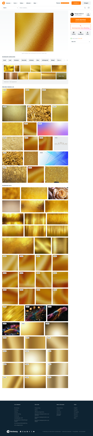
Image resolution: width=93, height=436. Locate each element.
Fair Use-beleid (82, 431)
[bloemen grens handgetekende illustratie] (61, 143)
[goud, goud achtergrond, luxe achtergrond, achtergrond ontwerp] (35, 342)
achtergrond (45, 60)
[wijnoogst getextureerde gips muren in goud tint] (34, 193)
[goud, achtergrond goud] (12, 382)
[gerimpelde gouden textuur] (39, 113)
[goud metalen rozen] (58, 193)
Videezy (16, 412)
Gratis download (80, 20)
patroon (59, 60)
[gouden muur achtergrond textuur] (14, 113)
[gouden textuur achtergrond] (14, 174)
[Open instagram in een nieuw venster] (22, 431)
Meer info (74, 41)
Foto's (15, 3)
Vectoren (8, 3)
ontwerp (31, 60)
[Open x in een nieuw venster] (31, 431)
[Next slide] (66, 60)
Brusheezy (16, 408)
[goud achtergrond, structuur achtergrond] (56, 328)
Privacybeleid (75, 431)
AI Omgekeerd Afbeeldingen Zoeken (21, 420)
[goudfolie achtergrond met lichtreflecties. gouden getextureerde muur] (12, 128)
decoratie (24, 60)
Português (76, 412)
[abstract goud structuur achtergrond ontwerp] (57, 342)
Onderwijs (16, 416)
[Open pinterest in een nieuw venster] (27, 431)
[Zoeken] (85, 8)
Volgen (88, 15)
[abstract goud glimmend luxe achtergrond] (13, 313)
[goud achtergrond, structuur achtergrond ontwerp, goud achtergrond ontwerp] (32, 328)
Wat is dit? (80, 38)
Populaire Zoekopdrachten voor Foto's (42, 417)
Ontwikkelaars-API (18, 418)
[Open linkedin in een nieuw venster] (25, 431)
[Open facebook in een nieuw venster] (20, 431)
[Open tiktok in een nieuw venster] (29, 431)
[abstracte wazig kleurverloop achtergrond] (53, 128)
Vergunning (37, 408)
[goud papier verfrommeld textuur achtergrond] (12, 158)
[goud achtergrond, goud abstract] (35, 356)
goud (4, 60)
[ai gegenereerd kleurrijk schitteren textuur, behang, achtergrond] (57, 313)
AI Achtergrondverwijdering (20, 423)
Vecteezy (16, 410)
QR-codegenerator (18, 425)
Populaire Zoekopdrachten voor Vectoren (42, 414)
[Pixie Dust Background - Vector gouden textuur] (56, 174)
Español (76, 410)
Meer (35, 3)
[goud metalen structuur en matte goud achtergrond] (11, 206)
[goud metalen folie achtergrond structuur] (32, 96)
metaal (52, 60)
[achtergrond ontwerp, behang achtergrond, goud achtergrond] (35, 382)
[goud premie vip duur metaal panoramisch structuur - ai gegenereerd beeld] (32, 206)
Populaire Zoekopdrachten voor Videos (42, 421)
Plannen (58, 3)
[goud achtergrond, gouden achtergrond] (35, 369)
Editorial (28, 3)
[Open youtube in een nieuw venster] (33, 431)
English (75, 408)
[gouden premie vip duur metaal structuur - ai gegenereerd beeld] (43, 246)
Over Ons (59, 412)
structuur (16, 60)
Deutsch (76, 414)
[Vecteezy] (3, 3)
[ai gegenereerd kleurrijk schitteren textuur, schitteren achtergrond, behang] (35, 313)
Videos (21, 3)
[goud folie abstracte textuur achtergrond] (12, 143)
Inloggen (86, 3)
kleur (38, 60)
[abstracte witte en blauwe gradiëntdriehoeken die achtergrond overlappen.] (53, 158)
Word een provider (59, 414)
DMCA (36, 410)
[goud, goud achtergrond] (57, 356)
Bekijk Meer (61, 76)
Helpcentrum (60, 408)
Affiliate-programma (39, 412)
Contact (58, 410)
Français (76, 416)
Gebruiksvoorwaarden (66, 431)
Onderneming (17, 414)
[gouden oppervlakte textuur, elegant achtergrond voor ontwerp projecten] (11, 193)
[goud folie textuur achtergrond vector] (31, 158)
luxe (10, 60)
